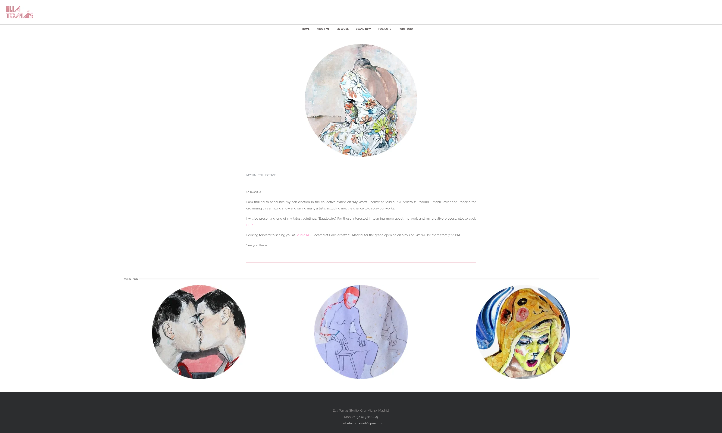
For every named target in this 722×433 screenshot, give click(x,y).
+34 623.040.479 (367, 417)
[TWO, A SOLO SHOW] (523, 332)
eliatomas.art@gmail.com (366, 423)
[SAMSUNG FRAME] (199, 332)
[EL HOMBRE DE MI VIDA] (361, 332)
